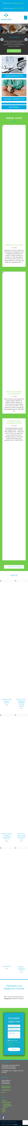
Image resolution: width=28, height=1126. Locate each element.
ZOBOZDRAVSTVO (14, 76)
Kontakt (4, 1110)
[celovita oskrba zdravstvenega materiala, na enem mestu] (14, 88)
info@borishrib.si (17, 3)
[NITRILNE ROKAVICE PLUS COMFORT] (14, 330)
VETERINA (14, 107)
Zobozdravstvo (7, 1104)
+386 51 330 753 (19, 8)
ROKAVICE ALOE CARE (14, 245)
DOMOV (4, 1100)
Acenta (15, 1124)
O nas (3, 1108)
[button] (14, 51)
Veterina (5, 1107)
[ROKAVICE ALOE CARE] (14, 183)
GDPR (3, 1092)
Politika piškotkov (6, 1090)
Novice (3, 1111)
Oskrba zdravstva (7, 1105)
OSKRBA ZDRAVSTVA (14, 99)
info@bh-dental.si (6, 1087)
